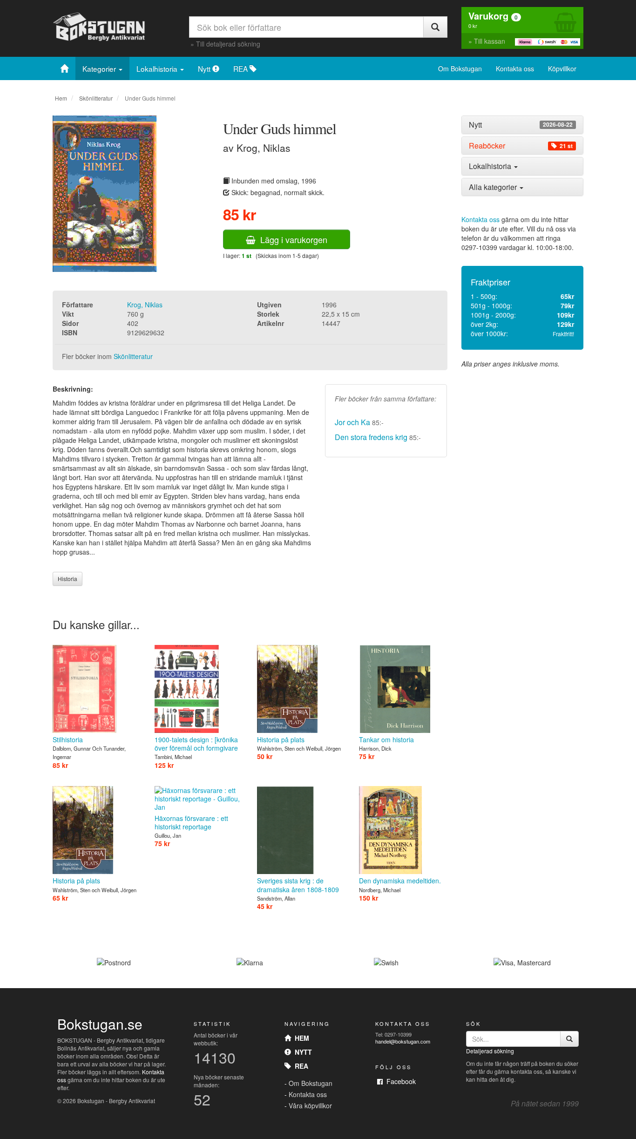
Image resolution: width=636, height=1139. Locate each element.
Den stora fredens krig (371, 437)
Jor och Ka (352, 422)
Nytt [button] (521, 125)
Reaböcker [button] (521, 146)
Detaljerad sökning (490, 1051)
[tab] (522, 125)
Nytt (205, 68)
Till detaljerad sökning (228, 43)
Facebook (399, 1081)
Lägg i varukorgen (291, 239)
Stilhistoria (68, 739)
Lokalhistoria (157, 68)
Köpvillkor (562, 68)
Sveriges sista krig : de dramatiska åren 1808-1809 (298, 885)
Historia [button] (67, 579)
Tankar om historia (386, 739)
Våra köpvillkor (310, 1105)
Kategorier (100, 68)
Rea (299, 1066)
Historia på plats (280, 739)
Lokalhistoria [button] (491, 166)
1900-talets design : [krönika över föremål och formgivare (196, 744)
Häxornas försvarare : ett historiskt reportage (191, 822)
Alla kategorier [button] (494, 187)
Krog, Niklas (144, 304)
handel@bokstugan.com (402, 1041)
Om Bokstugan (460, 68)
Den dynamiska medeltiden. (400, 880)
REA (241, 68)
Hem (61, 98)
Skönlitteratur (96, 98)
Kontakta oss (515, 68)
